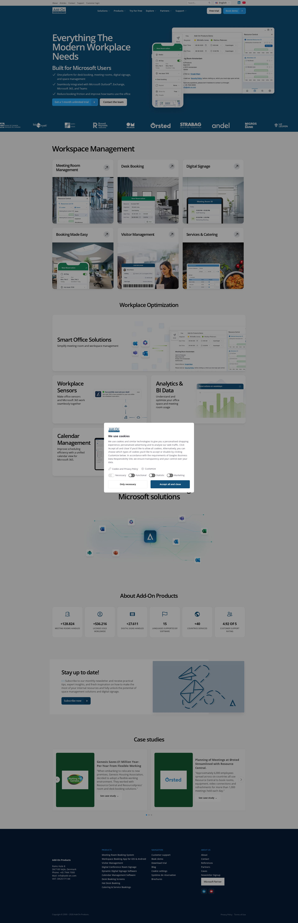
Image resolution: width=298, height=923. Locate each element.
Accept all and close (170, 484)
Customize (150, 468)
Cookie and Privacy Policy (125, 468)
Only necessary (128, 484)
